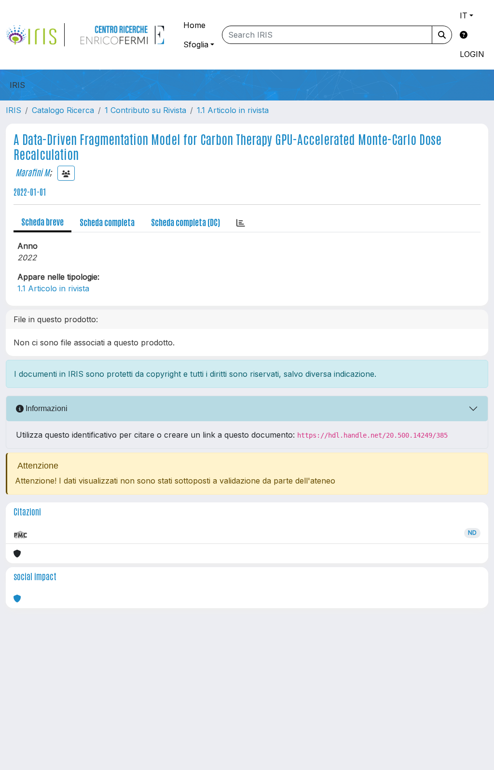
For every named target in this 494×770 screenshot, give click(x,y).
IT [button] (463, 15)
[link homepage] (35, 34)
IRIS (13, 110)
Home (194, 25)
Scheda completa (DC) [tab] (185, 221)
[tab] (240, 222)
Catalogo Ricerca (63, 110)
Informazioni (46, 408)
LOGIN (472, 54)
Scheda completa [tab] (107, 221)
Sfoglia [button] (195, 44)
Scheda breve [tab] (42, 221)
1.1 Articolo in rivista (233, 110)
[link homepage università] (122, 34)
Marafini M (32, 172)
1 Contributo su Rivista (145, 110)
